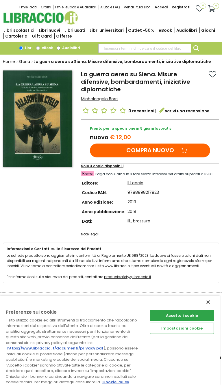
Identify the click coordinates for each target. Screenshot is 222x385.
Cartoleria (16, 36)
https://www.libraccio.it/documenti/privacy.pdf (55, 348)
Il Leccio (135, 183)
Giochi (208, 30)
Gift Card (42, 36)
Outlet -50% (141, 30)
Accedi (161, 7)
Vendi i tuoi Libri (137, 7)
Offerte (64, 36)
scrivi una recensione (187, 111)
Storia (24, 61)
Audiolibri (186, 30)
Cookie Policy (115, 382)
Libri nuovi (49, 30)
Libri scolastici (18, 30)
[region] (110, 340)
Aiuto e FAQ (110, 7)
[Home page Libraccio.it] (40, 23)
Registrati (181, 7)
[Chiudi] (208, 302)
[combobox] (144, 48)
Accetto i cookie (182, 315)
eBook (165, 30)
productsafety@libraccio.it (127, 276)
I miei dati (28, 7)
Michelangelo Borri (99, 99)
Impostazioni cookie (182, 328)
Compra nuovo (150, 150)
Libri (28, 47)
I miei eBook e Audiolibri (75, 7)
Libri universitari (107, 30)
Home (9, 61)
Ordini (46, 7)
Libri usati (74, 30)
